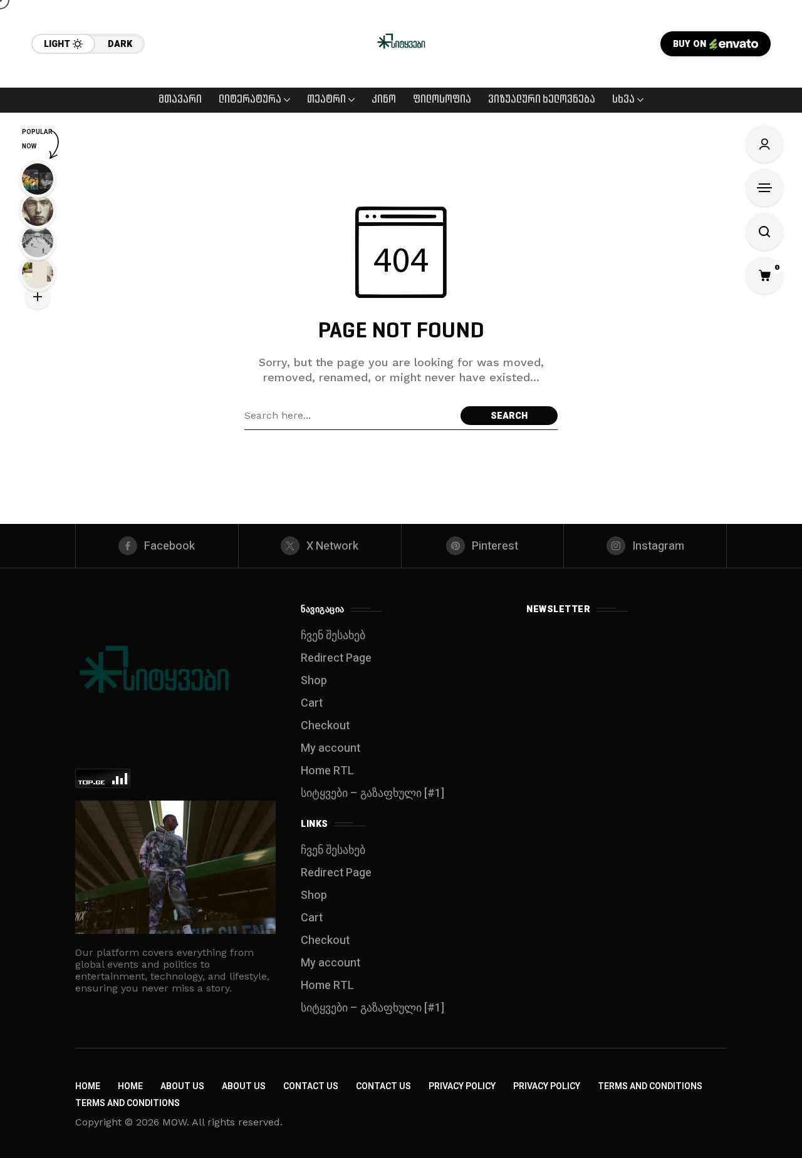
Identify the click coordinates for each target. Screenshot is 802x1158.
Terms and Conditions (650, 1086)
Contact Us (310, 1086)
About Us (182, 1086)
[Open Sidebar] (764, 188)
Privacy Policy (462, 1086)
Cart (312, 703)
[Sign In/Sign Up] (764, 144)
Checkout (325, 725)
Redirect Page (336, 658)
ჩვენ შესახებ (333, 635)
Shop (314, 680)
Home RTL (327, 770)
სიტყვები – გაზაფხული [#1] (372, 793)
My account (330, 748)
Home (87, 1086)
